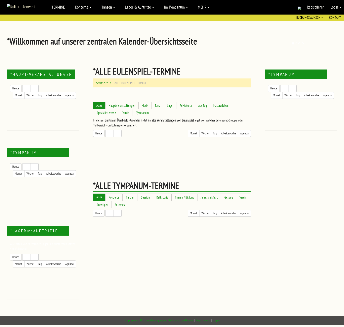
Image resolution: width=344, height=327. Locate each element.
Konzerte (114, 197)
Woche (30, 95)
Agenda (69, 95)
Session (145, 197)
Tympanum (142, 113)
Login (334, 7)
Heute (15, 88)
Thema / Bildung (184, 197)
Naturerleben (221, 105)
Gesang (228, 197)
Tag (40, 95)
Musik (145, 105)
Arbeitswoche (53, 95)
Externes (120, 205)
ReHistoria (186, 105)
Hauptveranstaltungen (122, 105)
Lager (170, 105)
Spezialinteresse (106, 113)
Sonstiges (102, 205)
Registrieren (315, 7)
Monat (18, 95)
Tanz (157, 105)
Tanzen (130, 197)
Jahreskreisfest (209, 197)
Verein (125, 113)
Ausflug (202, 105)
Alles (99, 105)
